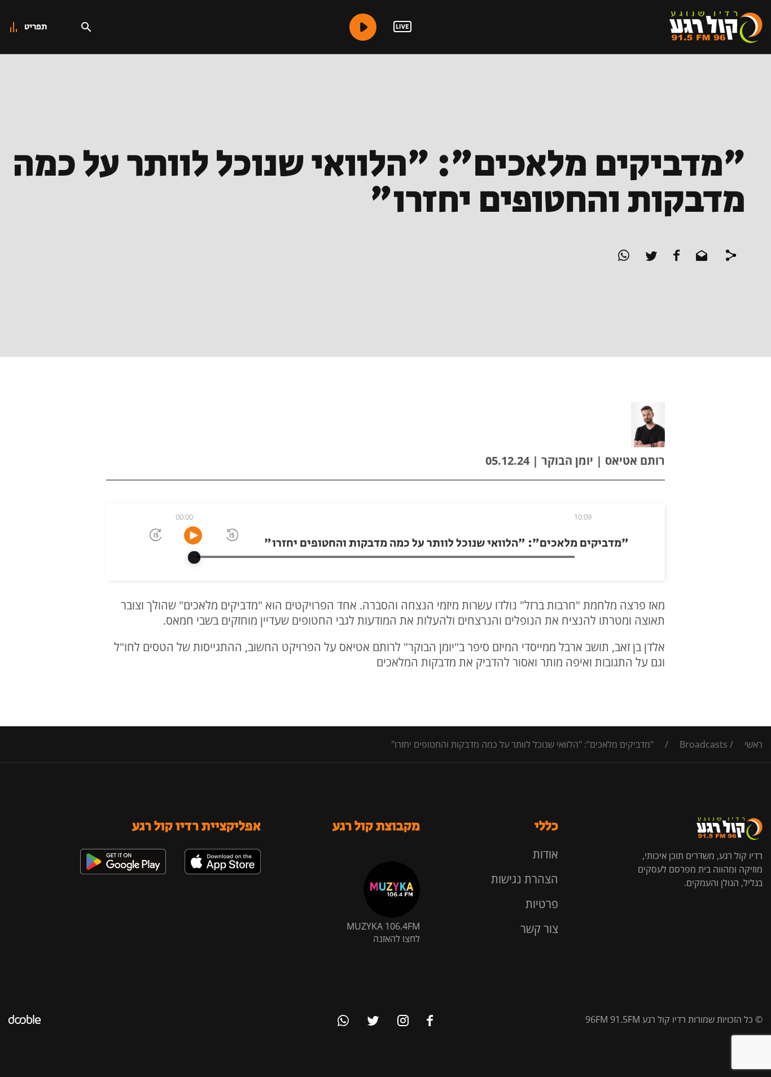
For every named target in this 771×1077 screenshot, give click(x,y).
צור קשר (539, 928)
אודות (545, 854)
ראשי (753, 744)
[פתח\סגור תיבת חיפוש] (86, 27)
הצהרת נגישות (524, 879)
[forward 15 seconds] (154, 535)
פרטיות (541, 904)
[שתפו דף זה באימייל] (700, 257)
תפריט (35, 26)
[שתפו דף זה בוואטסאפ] (623, 257)
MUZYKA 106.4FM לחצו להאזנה (383, 932)
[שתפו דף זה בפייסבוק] (675, 257)
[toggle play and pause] (193, 535)
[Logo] (716, 27)
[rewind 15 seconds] (231, 535)
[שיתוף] (731, 257)
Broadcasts (704, 744)
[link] (223, 853)
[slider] (194, 557)
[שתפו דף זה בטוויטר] (650, 257)
